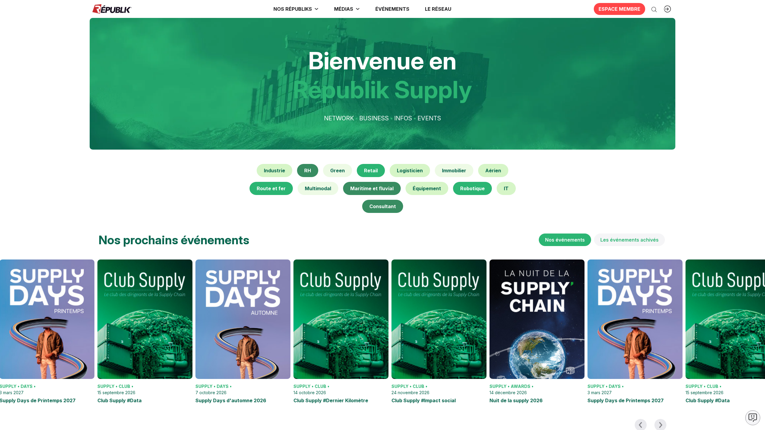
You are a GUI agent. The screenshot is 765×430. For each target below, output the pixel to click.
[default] (274, 170)
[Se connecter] (667, 9)
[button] (392, 9)
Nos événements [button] (565, 240)
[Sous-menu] (316, 9)
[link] (296, 9)
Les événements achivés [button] (629, 240)
